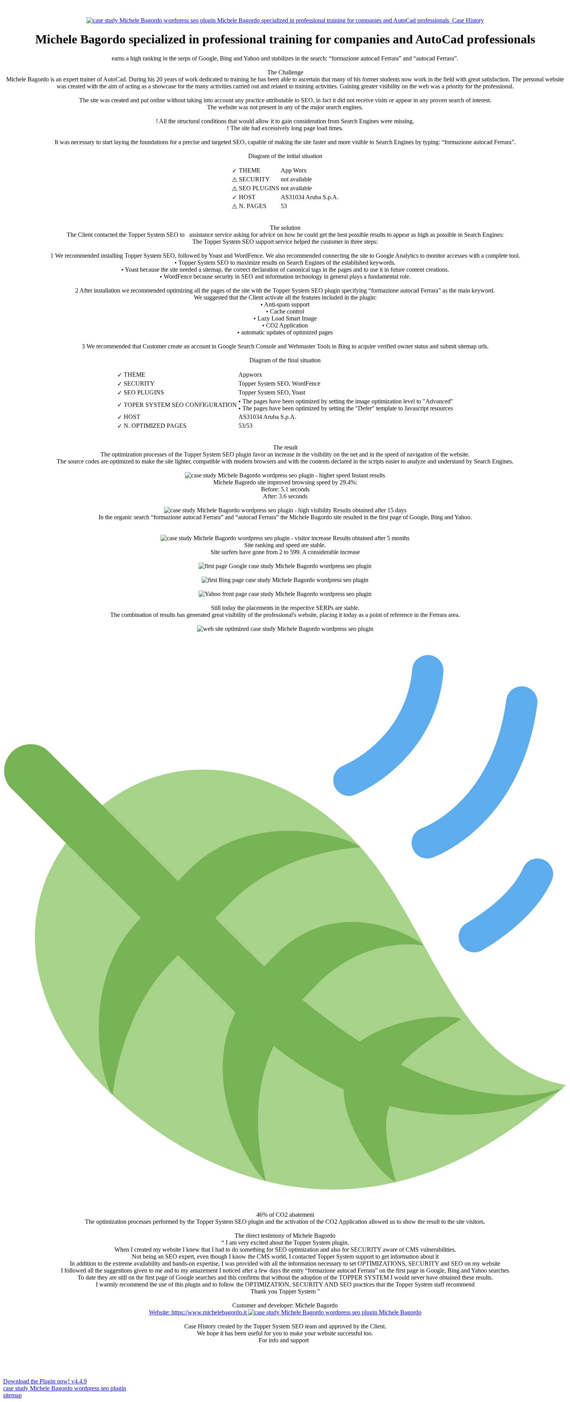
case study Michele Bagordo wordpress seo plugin (64, 1388)
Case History (466, 20)
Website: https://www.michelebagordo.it (198, 1312)
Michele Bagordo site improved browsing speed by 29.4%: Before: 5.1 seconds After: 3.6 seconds (299, 485)
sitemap (12, 1395)
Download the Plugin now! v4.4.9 (45, 1381)
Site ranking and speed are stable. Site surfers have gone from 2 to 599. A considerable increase (310, 545)
